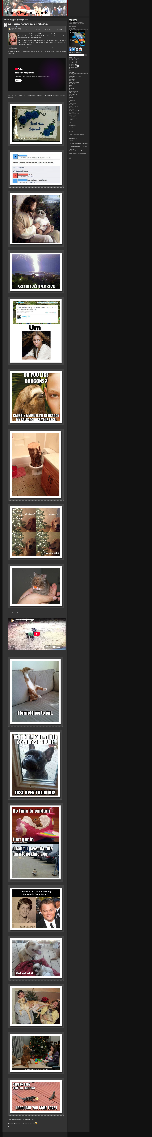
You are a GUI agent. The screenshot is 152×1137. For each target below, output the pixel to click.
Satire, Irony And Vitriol (73, 106)
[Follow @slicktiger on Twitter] (73, 50)
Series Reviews (72, 107)
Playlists (70, 101)
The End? (71, 140)
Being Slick (71, 77)
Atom (70, 158)
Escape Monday (18, 28)
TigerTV (70, 122)
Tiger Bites (71, 119)
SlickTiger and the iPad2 (74, 113)
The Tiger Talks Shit (73, 118)
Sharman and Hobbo (73, 136)
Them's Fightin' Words (26, 12)
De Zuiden (71, 131)
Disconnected (72, 133)
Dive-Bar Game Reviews (74, 82)
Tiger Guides (71, 121)
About (5, 16)
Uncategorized (72, 124)
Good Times (71, 89)
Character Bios (72, 79)
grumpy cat (30, 29)
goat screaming (25, 29)
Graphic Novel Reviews (73, 91)
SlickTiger (13, 26)
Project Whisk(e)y (72, 103)
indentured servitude (36, 29)
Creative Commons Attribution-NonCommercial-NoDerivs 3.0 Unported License (77, 25)
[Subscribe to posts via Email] (77, 50)
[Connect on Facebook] (70, 50)
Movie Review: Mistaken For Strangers (77, 142)
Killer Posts (71, 95)
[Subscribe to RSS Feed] (80, 50)
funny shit (19, 29)
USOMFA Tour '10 (72, 125)
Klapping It (71, 97)
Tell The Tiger (72, 116)
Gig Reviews (71, 88)
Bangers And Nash (73, 130)
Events (70, 85)
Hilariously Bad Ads (73, 94)
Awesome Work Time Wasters (75, 76)
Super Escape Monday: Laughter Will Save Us (28, 24)
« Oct (70, 70)
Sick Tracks (71, 112)
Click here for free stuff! (73, 80)
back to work (14, 29)
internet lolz (43, 29)
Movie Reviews (72, 98)
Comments (72, 159)
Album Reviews (72, 74)
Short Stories (71, 109)
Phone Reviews (72, 100)
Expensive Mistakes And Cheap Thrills (76, 134)
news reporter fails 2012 (57, 29)
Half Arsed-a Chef (72, 92)
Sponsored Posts (72, 115)
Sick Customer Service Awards (75, 110)
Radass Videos (72, 104)
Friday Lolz (71, 86)
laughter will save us (49, 29)
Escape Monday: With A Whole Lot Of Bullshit (78, 146)
